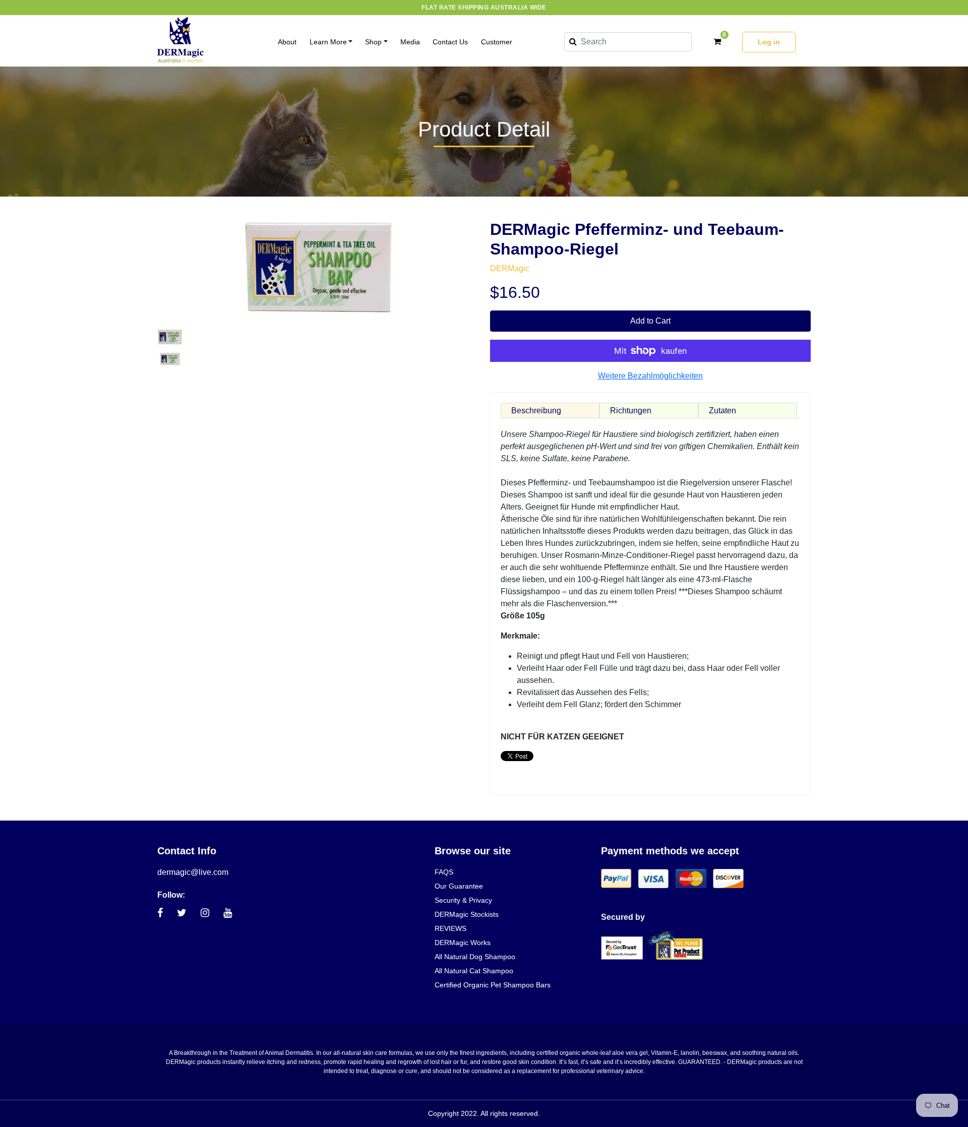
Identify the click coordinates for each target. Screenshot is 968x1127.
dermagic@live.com (192, 872)
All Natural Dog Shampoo (475, 957)
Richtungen (630, 410)
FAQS (444, 872)
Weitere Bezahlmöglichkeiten (650, 375)
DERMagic (509, 268)
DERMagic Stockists (467, 914)
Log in (769, 42)
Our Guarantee (459, 886)
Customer (496, 42)
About (287, 42)
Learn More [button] (328, 42)
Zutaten (722, 410)
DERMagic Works (463, 942)
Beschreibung (536, 410)
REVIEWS (450, 928)
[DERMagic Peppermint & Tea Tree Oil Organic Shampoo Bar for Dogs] (170, 336)
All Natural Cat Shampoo (474, 971)
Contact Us (450, 42)
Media (410, 42)
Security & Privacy (463, 900)
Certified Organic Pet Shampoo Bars (493, 985)
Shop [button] (373, 42)
